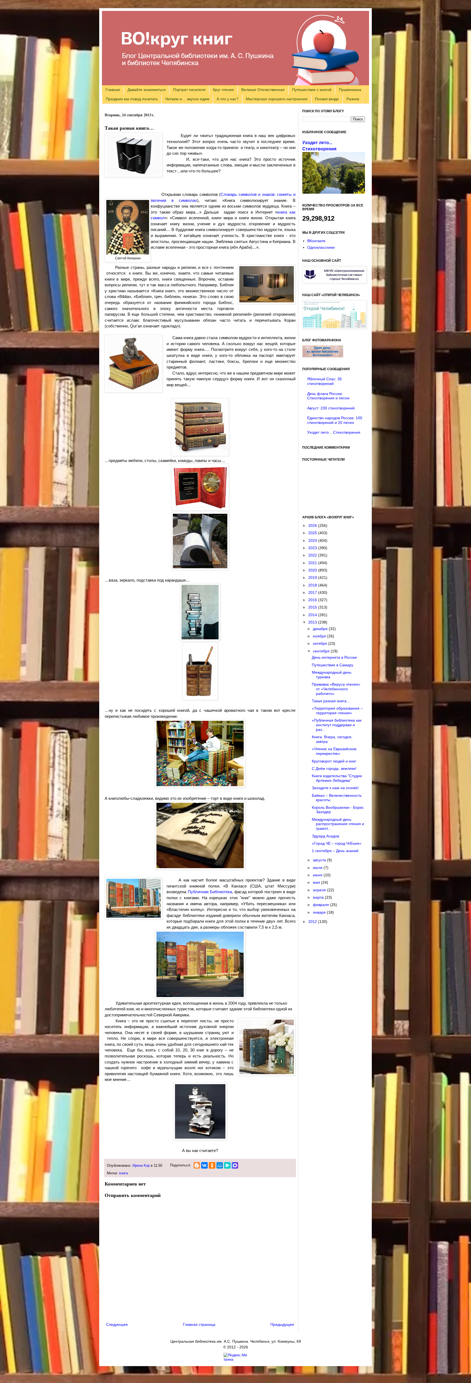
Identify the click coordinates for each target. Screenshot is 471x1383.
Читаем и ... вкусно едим (187, 99)
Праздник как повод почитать (132, 99)
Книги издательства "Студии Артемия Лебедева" (337, 778)
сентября (322, 651)
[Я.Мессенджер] (227, 1165)
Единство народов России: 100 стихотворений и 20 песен (334, 420)
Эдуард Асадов (325, 836)
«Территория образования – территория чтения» (337, 710)
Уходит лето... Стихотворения (333, 432)
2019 (313, 577)
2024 (313, 540)
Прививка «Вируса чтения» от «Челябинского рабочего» (336, 689)
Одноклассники (321, 247)
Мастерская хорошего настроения (276, 99)
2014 (313, 615)
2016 (313, 600)
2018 (313, 585)
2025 (313, 533)
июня (318, 875)
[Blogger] (197, 1165)
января (320, 912)
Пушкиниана (350, 89)
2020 (313, 570)
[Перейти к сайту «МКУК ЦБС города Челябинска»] (334, 282)
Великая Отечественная (263, 89)
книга (123, 1173)
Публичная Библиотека (210, 891)
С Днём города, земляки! (334, 768)
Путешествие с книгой (311, 89)
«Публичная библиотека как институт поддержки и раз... (336, 725)
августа (320, 860)
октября (320, 643)
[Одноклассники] (212, 1165)
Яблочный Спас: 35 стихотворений (324, 381)
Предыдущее (282, 1324)
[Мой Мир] (219, 1165)
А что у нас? (227, 99)
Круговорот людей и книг (334, 761)
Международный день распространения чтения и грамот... (338, 824)
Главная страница (199, 1324)
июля (318, 867)
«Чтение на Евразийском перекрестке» (334, 751)
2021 (313, 563)
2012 (313, 921)
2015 (313, 607)
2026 (313, 525)
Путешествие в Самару (332, 665)
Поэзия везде (327, 99)
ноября (320, 636)
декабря (321, 629)
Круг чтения (223, 89)
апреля (320, 890)
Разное (352, 99)
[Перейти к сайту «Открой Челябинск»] (334, 327)
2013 (313, 622)
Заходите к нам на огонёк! (335, 788)
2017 (313, 592)
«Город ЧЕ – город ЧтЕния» (336, 843)
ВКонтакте (316, 241)
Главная (112, 89)
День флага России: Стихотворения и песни (328, 395)
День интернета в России (334, 657)
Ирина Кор (141, 1166)
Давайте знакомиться (147, 89)
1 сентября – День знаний (335, 851)
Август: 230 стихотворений (331, 408)
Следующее (117, 1324)
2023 (313, 548)
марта (319, 897)
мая (317, 882)
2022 (313, 555)
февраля (321, 904)
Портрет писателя (189, 89)
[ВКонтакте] (204, 1165)
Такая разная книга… (331, 701)
